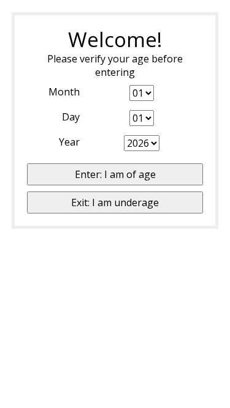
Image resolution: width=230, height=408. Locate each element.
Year (69, 142)
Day (71, 117)
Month (64, 91)
